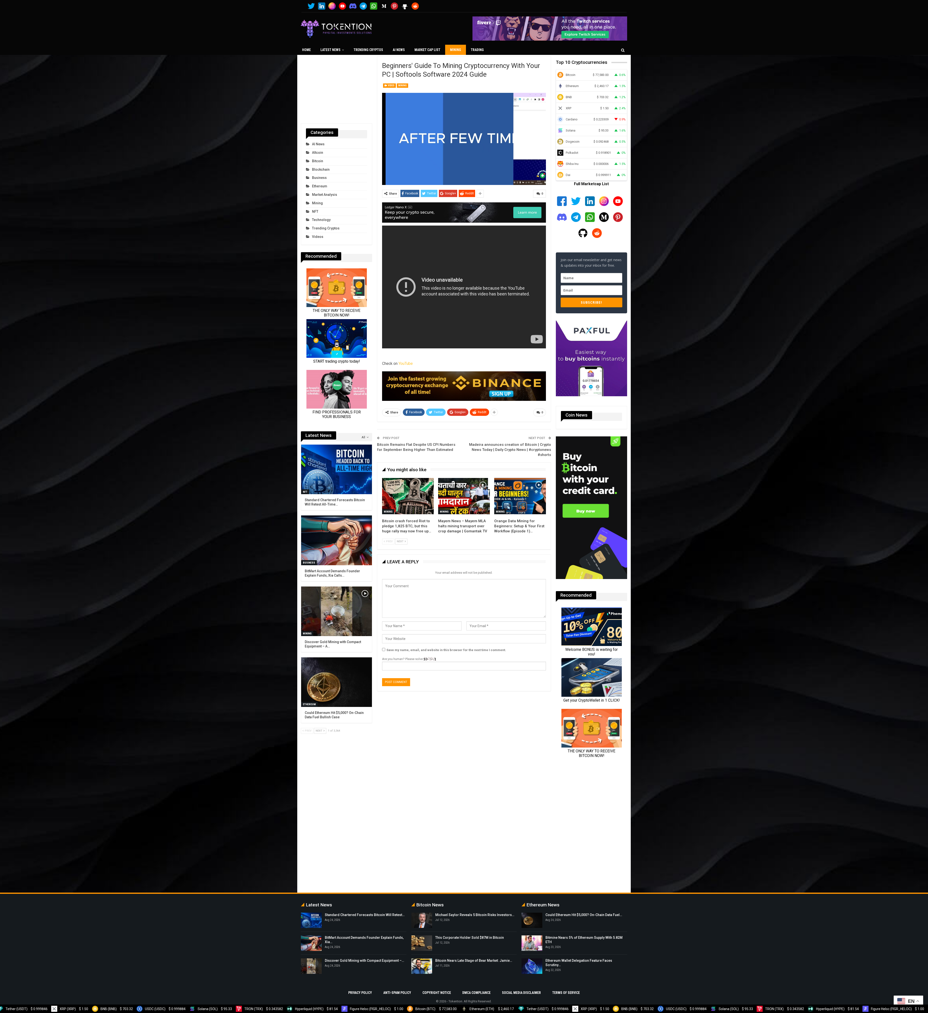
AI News (399, 50)
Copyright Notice (436, 993)
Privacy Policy (360, 993)
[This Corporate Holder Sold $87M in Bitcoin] (421, 943)
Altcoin (317, 152)
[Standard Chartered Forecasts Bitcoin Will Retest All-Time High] (336, 469)
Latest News (330, 50)
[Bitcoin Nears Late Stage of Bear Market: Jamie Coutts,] (421, 966)
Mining (455, 50)
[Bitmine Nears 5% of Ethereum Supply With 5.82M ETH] (532, 943)
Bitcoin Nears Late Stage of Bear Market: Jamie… (473, 960)
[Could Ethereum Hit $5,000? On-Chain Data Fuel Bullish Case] (336, 682)
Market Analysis (324, 195)
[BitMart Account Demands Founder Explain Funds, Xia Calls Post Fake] (336, 540)
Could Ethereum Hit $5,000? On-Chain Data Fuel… (583, 915)
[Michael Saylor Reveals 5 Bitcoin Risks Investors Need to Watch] (421, 920)
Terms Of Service (566, 993)
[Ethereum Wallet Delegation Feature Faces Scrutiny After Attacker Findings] (532, 966)
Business (319, 178)
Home (306, 50)
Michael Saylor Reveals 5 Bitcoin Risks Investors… (474, 915)
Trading (477, 50)
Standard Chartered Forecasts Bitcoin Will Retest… (365, 915)
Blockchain (321, 169)
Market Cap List (427, 50)
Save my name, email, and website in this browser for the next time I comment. (446, 650)
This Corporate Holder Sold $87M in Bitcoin (469, 938)
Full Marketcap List (591, 184)
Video (390, 85)
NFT (315, 211)
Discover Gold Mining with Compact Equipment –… (364, 960)
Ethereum (319, 186)
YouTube (406, 363)
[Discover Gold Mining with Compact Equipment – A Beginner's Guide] (336, 611)
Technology (321, 220)
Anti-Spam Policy (397, 993)
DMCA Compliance (476, 993)
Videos (317, 237)
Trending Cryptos (368, 50)
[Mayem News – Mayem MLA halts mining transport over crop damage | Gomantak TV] (464, 496)
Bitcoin (317, 161)
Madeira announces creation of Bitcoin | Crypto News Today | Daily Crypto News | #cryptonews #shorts (510, 449)
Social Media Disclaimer (521, 993)
